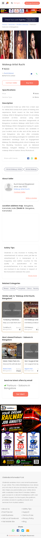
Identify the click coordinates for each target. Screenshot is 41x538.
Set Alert (20, 394)
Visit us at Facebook (10, 518)
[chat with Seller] (31, 74)
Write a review (31, 198)
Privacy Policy (28, 518)
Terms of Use (28, 515)
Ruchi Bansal (9, 73)
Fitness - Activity (9, 288)
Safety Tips (27, 509)
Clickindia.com (14, 535)
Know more (32, 276)
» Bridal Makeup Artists (13, 169)
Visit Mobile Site (8, 521)
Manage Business (32, 3)
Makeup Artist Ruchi (22, 189)
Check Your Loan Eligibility (20, 20)
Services (11, 24)
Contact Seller (11, 83)
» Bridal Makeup (31, 169)
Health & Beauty (22, 24)
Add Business (7, 515)
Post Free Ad (7, 512)
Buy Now (29, 83)
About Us (6, 509)
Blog (24, 521)
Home (4, 24)
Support (26, 512)
